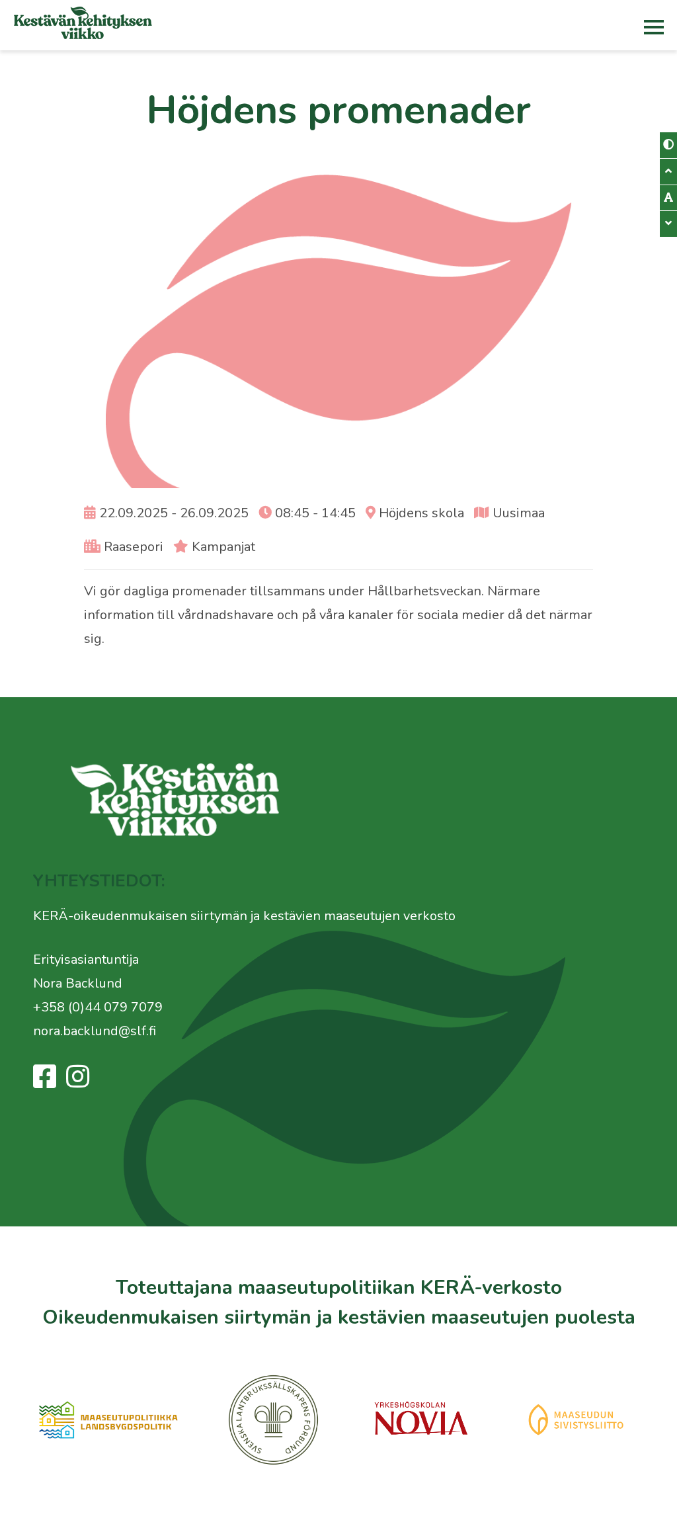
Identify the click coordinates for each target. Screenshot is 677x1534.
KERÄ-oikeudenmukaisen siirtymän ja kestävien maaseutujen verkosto (244, 916)
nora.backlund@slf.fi (94, 1031)
